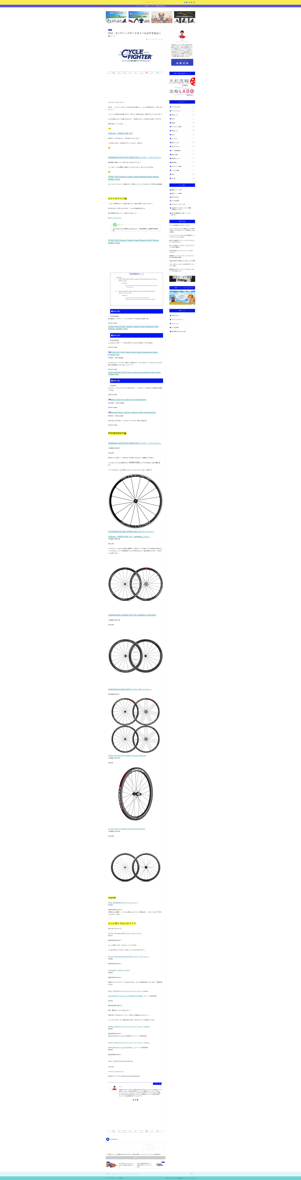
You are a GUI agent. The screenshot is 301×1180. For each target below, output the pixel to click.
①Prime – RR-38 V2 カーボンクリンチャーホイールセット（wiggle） (129, 1042)
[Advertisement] (135, 88)
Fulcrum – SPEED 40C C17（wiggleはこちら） (129, 536)
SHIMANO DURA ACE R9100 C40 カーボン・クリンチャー (134, 157)
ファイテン (183, 138)
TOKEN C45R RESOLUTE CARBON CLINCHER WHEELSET (127, 755)
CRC (183, 134)
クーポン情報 (183, 170)
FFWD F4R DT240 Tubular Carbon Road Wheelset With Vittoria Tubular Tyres (138, 280)
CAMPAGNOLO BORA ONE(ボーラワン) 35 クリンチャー (129, 689)
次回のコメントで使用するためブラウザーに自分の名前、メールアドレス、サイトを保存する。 (135, 1154)
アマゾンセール (183, 111)
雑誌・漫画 (183, 154)
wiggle (110, 29)
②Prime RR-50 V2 (114, 1036)
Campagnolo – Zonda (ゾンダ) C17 (119, 970)
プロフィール (175, 323)
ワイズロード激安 (183, 126)
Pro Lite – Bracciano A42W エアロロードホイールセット (125, 933)
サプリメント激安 (183, 166)
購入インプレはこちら (114, 218)
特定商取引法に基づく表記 (179, 331)
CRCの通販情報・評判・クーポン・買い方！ (182, 213)
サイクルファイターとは (178, 204)
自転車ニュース (183, 158)
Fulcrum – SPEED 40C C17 (120, 133)
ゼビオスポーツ (183, 146)
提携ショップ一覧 (177, 190)
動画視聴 (183, 162)
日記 (183, 174)
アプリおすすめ (183, 107)
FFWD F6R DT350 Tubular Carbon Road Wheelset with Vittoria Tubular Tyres (141, 286)
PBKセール (183, 130)
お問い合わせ (175, 197)
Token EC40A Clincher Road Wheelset (120, 1061)
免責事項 (121, 1178)
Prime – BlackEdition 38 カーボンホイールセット (123, 902)
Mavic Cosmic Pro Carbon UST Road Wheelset (137, 297)
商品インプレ (183, 142)
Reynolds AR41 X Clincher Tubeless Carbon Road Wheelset (140, 299)
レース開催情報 (183, 150)
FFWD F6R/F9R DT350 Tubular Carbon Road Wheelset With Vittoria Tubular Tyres (137, 292)
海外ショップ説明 (177, 193)
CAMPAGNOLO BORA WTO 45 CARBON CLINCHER (132, 615)
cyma (183, 118)
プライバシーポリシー (177, 319)
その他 (183, 178)
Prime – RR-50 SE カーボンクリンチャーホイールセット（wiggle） (128, 991)
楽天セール (183, 115)
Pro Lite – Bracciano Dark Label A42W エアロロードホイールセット (128, 956)
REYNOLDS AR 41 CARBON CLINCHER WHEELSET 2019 (126, 829)
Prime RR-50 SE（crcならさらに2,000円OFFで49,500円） (126, 996)
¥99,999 (119, 277)
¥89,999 (125, 283)
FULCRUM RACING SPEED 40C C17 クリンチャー (131, 531)
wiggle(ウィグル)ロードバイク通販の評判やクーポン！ (181, 208)
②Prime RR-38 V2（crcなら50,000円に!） (121, 1047)
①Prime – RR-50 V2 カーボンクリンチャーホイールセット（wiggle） (129, 1026)
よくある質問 (175, 200)
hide (141, 274)
